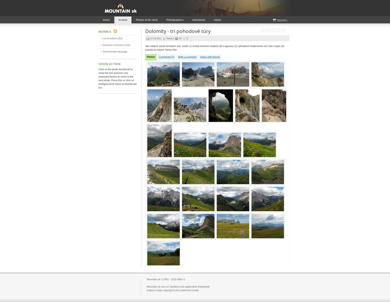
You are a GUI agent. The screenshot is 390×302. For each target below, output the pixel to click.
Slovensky (282, 20)
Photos (151, 57)
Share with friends (210, 57)
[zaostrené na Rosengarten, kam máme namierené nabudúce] (233, 184)
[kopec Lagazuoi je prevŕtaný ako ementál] (247, 121)
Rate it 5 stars (283, 30)
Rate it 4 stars (278, 30)
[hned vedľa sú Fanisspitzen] (233, 86)
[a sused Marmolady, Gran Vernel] (268, 211)
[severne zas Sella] (163, 184)
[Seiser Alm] (268, 238)
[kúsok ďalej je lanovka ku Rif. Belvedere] (198, 184)
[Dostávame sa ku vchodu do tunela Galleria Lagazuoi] (190, 121)
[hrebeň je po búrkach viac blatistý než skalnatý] (198, 211)
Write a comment (187, 57)
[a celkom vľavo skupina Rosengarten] (260, 157)
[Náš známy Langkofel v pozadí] (225, 157)
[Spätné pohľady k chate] (159, 121)
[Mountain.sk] (121, 8)
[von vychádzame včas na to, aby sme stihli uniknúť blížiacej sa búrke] (159, 157)
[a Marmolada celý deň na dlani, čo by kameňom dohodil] (163, 211)
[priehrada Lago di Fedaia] (233, 211)
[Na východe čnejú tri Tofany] (198, 86)
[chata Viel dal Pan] (163, 238)
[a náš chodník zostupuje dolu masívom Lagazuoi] (268, 86)
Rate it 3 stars (273, 30)
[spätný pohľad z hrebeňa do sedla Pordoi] (268, 184)
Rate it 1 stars (263, 30)
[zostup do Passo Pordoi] (198, 238)
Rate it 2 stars (268, 30)
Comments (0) (166, 57)
